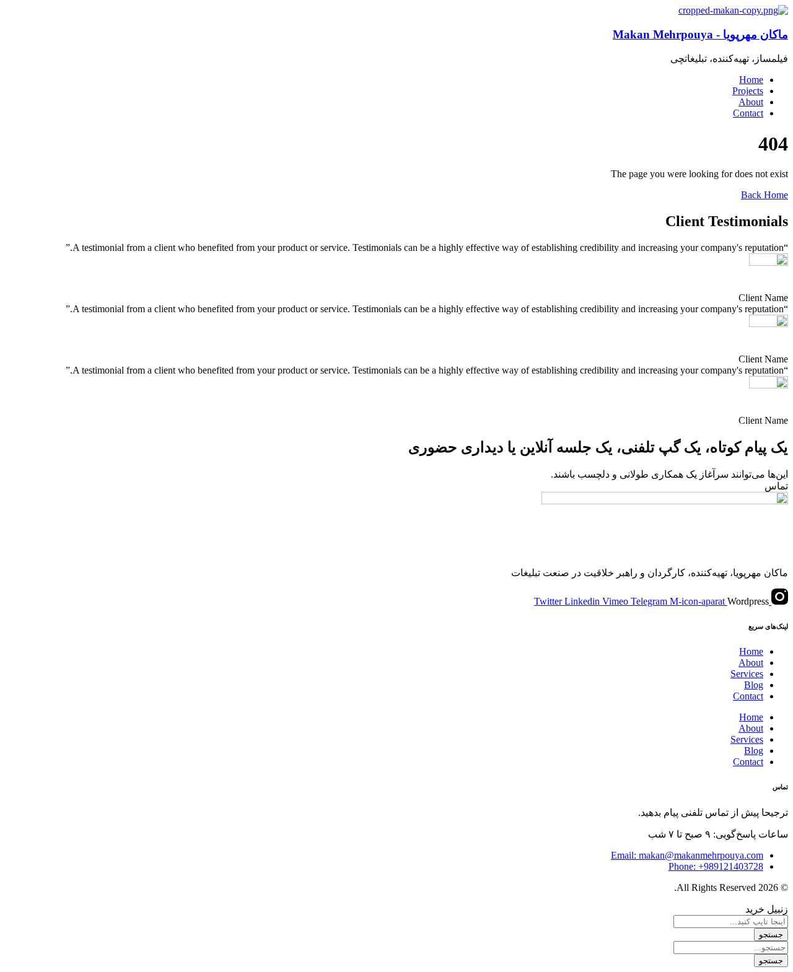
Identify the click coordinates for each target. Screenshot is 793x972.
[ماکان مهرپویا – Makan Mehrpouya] (733, 10)
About (750, 662)
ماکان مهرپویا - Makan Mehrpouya (700, 34)
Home (751, 651)
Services (746, 673)
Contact (748, 696)
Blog (753, 685)
